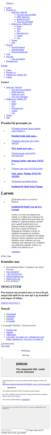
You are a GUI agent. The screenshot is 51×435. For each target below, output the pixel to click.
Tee (18, 31)
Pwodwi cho (11, 330)
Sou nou (9, 56)
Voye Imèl (5, 346)
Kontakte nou (12, 61)
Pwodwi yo (11, 10)
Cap (18, 38)
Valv (13, 42)
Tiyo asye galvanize (25, 21)
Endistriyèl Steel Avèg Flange (27, 186)
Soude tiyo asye (23, 19)
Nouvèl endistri (18, 49)
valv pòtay (10, 337)
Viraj (19, 28)
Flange (14, 40)
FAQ (8, 54)
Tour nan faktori (18, 59)
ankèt (14, 252)
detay (18, 252)
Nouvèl (9, 45)
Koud (19, 26)
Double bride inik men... (25, 136)
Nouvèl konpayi (18, 47)
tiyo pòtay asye (22, 337)
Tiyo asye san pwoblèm (26, 14)
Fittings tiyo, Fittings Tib (22, 24)
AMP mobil (11, 334)
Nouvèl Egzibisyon (19, 52)
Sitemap (9, 332)
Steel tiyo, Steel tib (19, 12)
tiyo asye (28, 339)
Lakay (9, 7)
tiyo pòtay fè (38, 339)
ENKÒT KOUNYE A (10, 303)
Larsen (19, 35)
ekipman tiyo (17, 339)
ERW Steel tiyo (23, 17)
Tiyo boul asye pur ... (23, 148)
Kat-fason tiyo (23, 33)
